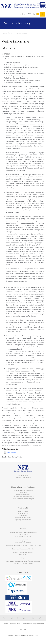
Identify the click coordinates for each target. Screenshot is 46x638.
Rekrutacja (23, 492)
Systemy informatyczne (23, 519)
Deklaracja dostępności (23, 477)
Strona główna (7, 33)
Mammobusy (23, 515)
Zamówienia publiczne (23, 494)
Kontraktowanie (23, 513)
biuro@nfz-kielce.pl (25, 542)
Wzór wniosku (11, 452)
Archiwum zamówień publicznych (23, 499)
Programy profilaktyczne (23, 517)
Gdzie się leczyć (23, 511)
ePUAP (23, 558)
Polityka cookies (23, 475)
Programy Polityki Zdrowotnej (23, 490)
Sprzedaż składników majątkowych (23, 497)
